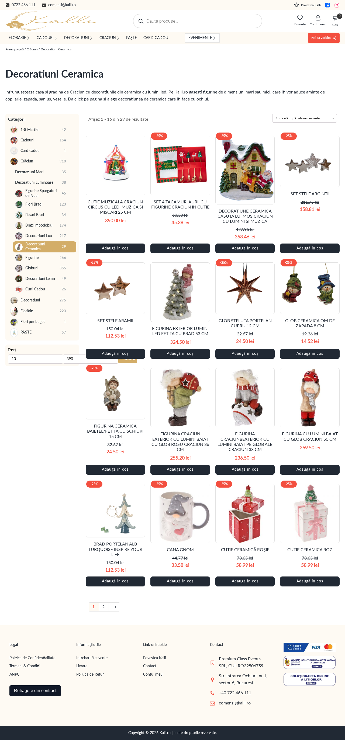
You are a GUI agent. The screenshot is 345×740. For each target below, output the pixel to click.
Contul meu (153, 674)
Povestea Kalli (154, 658)
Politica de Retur (90, 674)
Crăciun (32, 49)
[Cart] (335, 18)
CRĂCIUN (107, 38)
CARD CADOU (155, 38)
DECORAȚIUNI (76, 38)
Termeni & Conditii (24, 666)
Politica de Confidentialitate (32, 658)
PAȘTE (131, 38)
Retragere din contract (35, 690)
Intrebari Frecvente (92, 658)
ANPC (14, 674)
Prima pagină (14, 49)
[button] (20, 5)
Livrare (81, 666)
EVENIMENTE (200, 38)
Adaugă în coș (115, 248)
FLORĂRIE (17, 38)
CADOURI (45, 38)
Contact (149, 666)
